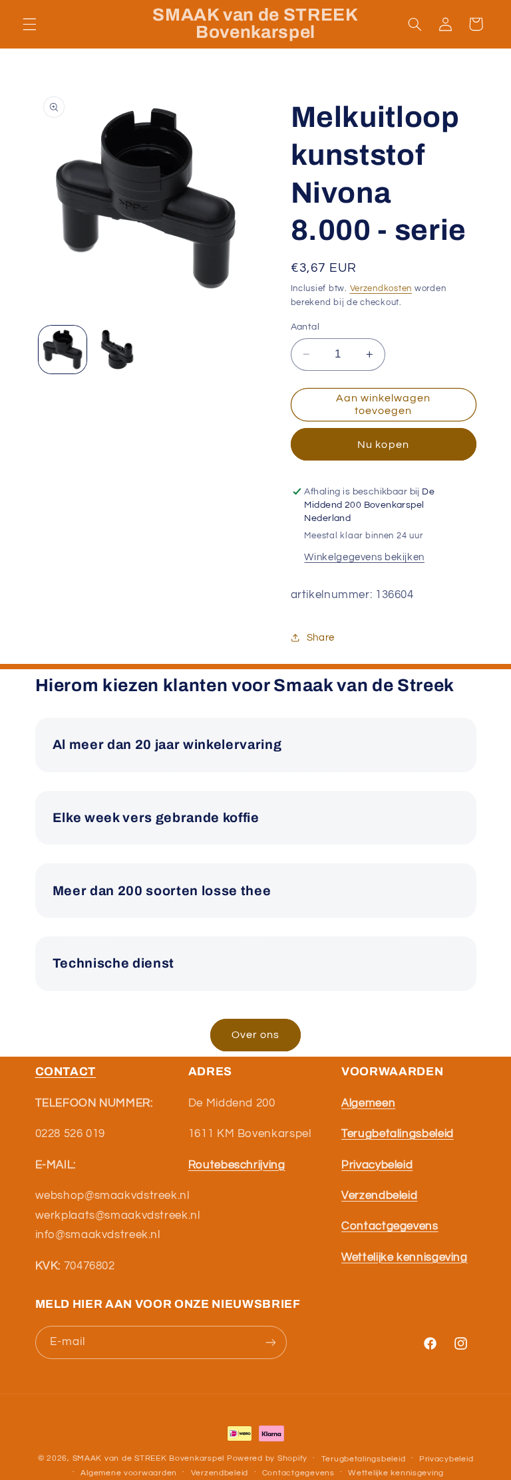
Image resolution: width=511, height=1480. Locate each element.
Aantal (305, 327)
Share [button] (321, 638)
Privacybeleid (446, 1459)
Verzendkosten (381, 288)
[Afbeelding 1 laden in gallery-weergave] (62, 349)
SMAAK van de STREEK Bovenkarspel (149, 1458)
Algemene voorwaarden (129, 1473)
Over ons (255, 1034)
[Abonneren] (270, 1342)
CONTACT (65, 1071)
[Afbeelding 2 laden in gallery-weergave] (117, 349)
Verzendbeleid (220, 1473)
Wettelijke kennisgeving (396, 1473)
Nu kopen (383, 444)
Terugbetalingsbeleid (363, 1459)
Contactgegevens (298, 1473)
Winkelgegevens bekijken (364, 557)
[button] (29, 24)
